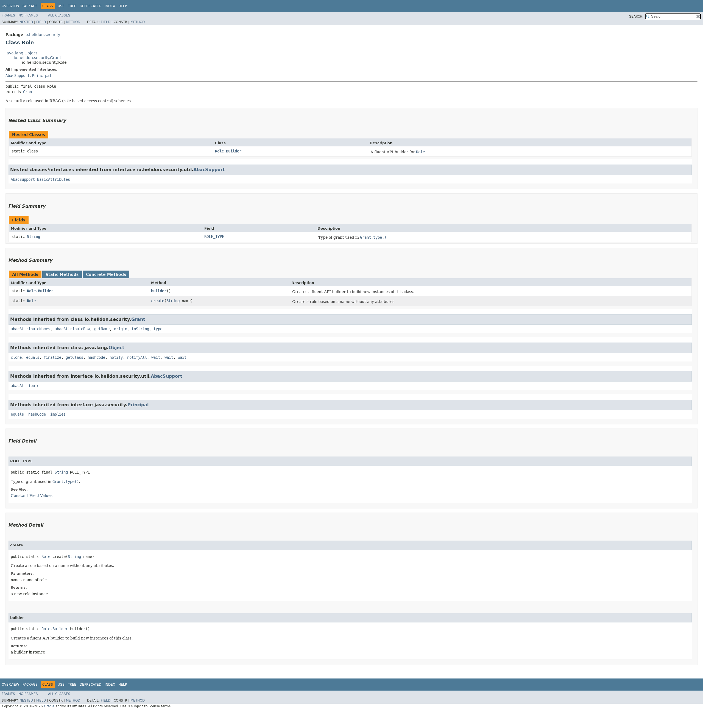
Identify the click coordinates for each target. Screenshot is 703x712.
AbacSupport (17, 75)
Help (122, 6)
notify (116, 357)
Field (41, 22)
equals (32, 357)
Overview (10, 6)
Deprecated (90, 6)
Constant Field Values (31, 495)
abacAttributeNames (30, 329)
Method (73, 22)
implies (58, 414)
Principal (42, 75)
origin (120, 329)
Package (30, 6)
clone (16, 357)
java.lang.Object (21, 53)
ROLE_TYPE (214, 236)
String (33, 236)
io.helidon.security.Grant (37, 57)
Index (110, 6)
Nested (26, 22)
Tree (72, 6)
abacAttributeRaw (72, 329)
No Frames (28, 15)
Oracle (49, 706)
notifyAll (137, 357)
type (158, 329)
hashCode (96, 357)
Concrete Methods (106, 274)
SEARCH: (636, 16)
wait (155, 357)
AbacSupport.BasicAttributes (40, 179)
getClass (74, 357)
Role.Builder (228, 151)
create (157, 301)
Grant (28, 92)
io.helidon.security (42, 34)
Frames (8, 15)
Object (116, 347)
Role (31, 301)
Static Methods (62, 274)
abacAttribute (25, 385)
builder (158, 291)
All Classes (59, 15)
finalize (52, 357)
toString (140, 329)
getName (102, 329)
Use (61, 6)
